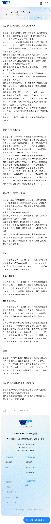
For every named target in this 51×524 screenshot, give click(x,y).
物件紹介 (9, 462)
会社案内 (29, 462)
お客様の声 (30, 473)
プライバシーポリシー (14, 497)
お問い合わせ (11, 492)
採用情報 (9, 482)
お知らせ (9, 487)
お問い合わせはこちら (37, 520)
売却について (11, 467)
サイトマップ (11, 502)
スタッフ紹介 (31, 467)
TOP (4, 410)
